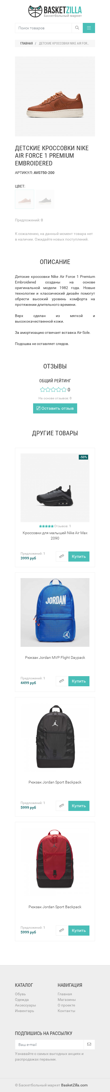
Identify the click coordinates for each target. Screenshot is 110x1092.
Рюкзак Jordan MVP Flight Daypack (55, 657)
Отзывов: (62, 526)
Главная (65, 994)
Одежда (22, 999)
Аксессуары (25, 1005)
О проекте (66, 1005)
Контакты (66, 1011)
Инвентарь (24, 1011)
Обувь (20, 994)
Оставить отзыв (57, 408)
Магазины (67, 999)
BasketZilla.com (74, 1085)
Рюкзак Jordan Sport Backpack (55, 782)
